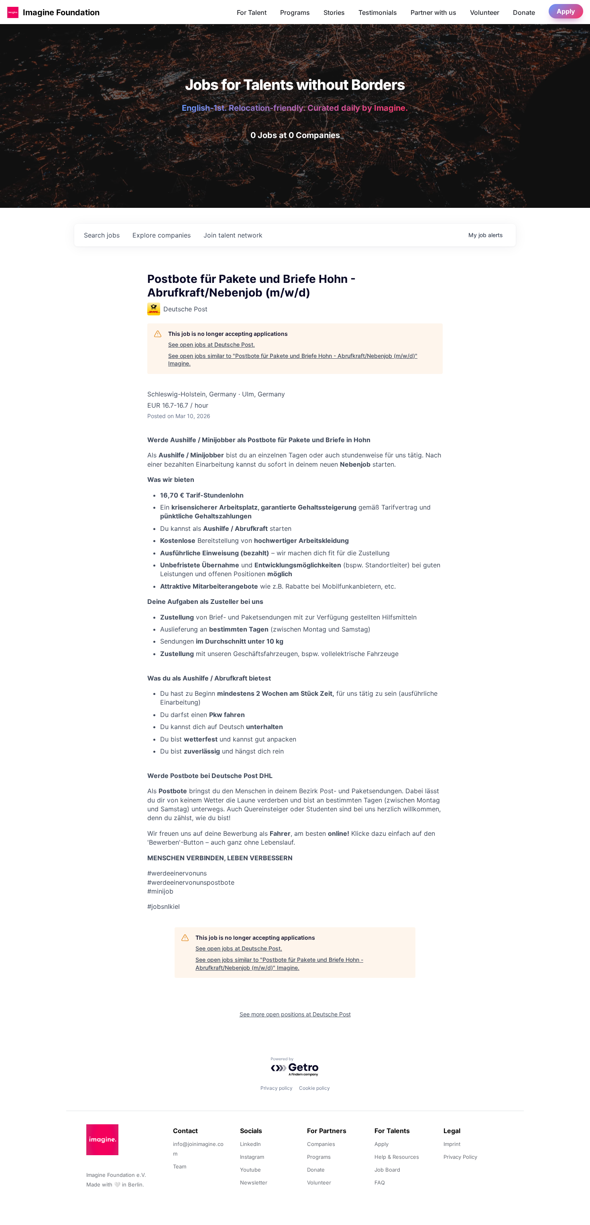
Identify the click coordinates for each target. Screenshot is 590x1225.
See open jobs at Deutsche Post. (211, 344)
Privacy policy (276, 1088)
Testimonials (377, 12)
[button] (13, 12)
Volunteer (484, 12)
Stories (334, 12)
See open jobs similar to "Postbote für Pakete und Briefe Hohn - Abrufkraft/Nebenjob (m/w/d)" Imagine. (292, 359)
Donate (524, 12)
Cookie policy (314, 1088)
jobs (102, 235)
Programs (295, 12)
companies (161, 235)
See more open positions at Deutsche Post (295, 1014)
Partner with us (433, 12)
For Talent (252, 12)
